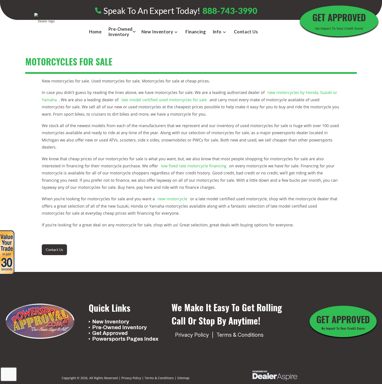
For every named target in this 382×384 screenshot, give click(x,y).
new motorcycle (172, 198)
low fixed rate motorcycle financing (193, 165)
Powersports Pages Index (125, 339)
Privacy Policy (192, 335)
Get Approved (110, 333)
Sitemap (183, 378)
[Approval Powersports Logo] (40, 322)
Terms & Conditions (240, 335)
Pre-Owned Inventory (119, 327)
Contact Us (54, 249)
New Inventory (110, 322)
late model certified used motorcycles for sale (164, 99)
